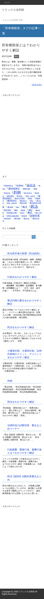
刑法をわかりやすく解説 (20, 401)
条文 (25, 207)
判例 (17, 192)
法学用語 (7, 210)
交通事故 (20, 185)
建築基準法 (12, 201)
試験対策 (35, 215)
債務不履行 (27, 189)
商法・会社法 (30, 196)
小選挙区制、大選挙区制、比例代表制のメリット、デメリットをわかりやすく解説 (24, 354)
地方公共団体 (20, 198)
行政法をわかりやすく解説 (22, 277)
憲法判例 (23, 203)
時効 (17, 207)
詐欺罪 (24, 216)
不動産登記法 (8, 185)
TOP (12, 20)
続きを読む (37, 85)
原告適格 (10, 196)
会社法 (31, 185)
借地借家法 (14, 188)
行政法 (22, 213)
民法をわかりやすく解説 (20, 327)
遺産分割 (26, 218)
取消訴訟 (20, 196)
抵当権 (10, 207)
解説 (30, 212)
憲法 (31, 200)
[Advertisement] (20, 133)
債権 (35, 189)
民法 (16, 56)
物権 (16, 210)
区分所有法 (28, 193)
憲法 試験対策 (12, 203)
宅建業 (30, 198)
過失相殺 (17, 218)
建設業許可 (23, 200)
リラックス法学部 (13, 9)
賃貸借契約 (7, 218)
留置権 (23, 210)
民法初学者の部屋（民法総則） (24, 253)
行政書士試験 (12, 213)
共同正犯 (7, 193)
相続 (30, 210)
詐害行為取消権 (13, 216)
